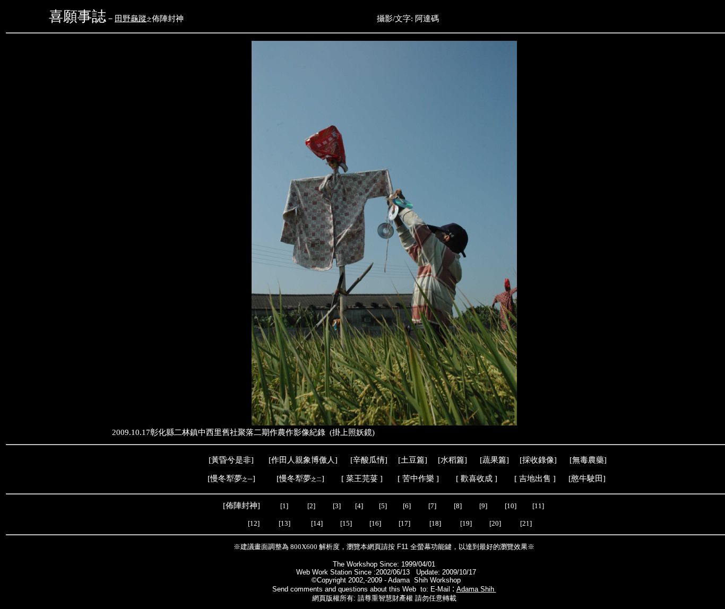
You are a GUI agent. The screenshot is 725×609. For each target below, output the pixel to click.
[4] (358, 506)
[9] (484, 506)
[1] (284, 506)
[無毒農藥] (588, 460)
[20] (496, 523)
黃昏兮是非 (231, 460)
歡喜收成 (477, 478)
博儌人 (323, 460)
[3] (337, 506)
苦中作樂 (418, 478)
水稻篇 (452, 460)
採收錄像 (538, 460)
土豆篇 (413, 460)
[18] (435, 523)
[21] (526, 523)
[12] (254, 523)
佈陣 (233, 505)
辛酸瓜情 (369, 460)
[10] (510, 506)
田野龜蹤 (130, 18)
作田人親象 (291, 460)
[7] (432, 506)
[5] (383, 506)
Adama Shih (476, 589)
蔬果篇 (494, 460)
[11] (539, 506)
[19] (466, 523)
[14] (317, 523)
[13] (284, 523)
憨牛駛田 (587, 478)
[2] (311, 506)
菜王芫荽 (362, 478)
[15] (345, 523)
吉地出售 (535, 478)
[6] (406, 506)
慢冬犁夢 (226, 478)
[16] (375, 523)
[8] (458, 506)
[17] (404, 523)
